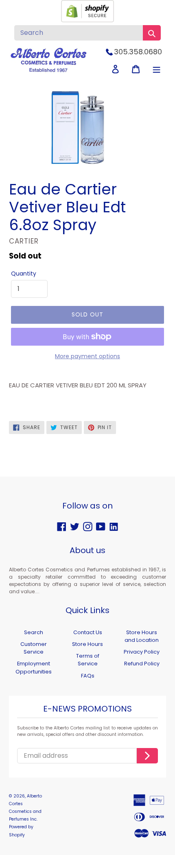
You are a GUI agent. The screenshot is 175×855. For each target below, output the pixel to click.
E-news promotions (87, 709)
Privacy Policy (142, 651)
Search (33, 632)
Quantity (23, 273)
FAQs (87, 675)
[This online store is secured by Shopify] (87, 20)
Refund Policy (142, 663)
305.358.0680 (138, 52)
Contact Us (87, 632)
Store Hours (87, 644)
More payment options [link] (87, 356)
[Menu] (156, 69)
